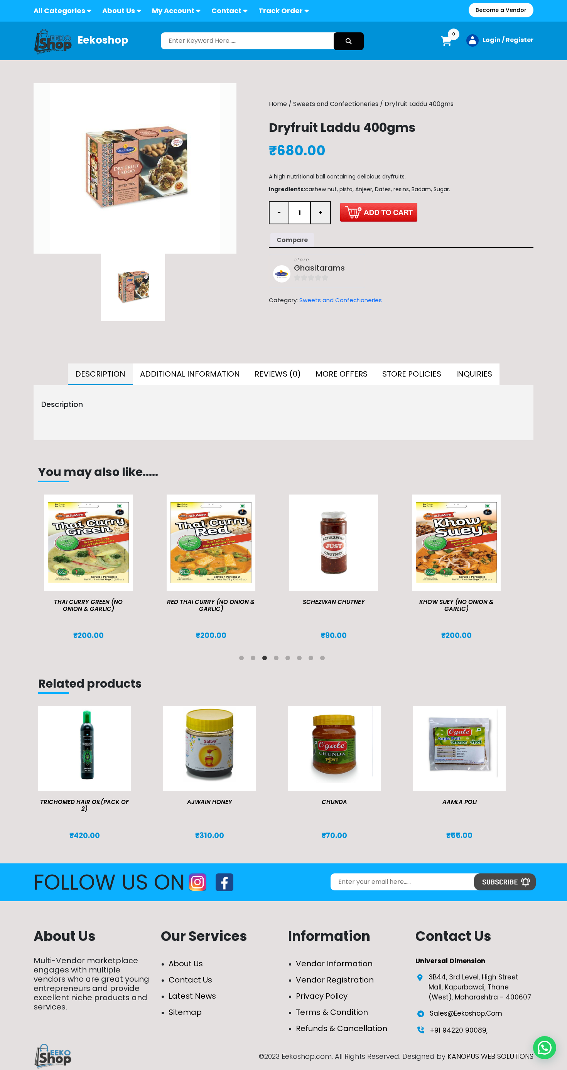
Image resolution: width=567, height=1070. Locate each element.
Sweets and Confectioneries (335, 103)
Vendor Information (334, 963)
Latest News (192, 996)
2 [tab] (254, 659)
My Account (173, 10)
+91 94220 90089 (458, 1030)
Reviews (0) (278, 373)
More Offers (342, 373)
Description (100, 373)
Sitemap (185, 1012)
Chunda (334, 802)
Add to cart (379, 211)
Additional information (190, 373)
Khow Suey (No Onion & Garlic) (456, 605)
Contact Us (190, 979)
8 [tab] (324, 659)
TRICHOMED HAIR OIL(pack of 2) (84, 805)
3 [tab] (266, 659)
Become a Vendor (501, 10)
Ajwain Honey (209, 802)
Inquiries (474, 373)
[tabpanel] (99, 567)
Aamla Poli (459, 802)
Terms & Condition (332, 1012)
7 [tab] (312, 659)
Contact (226, 10)
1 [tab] (243, 659)
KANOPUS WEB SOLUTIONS (490, 1056)
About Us (118, 10)
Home (278, 103)
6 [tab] (301, 659)
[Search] (349, 41)
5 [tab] (289, 659)
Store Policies (411, 373)
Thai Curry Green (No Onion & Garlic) (88, 605)
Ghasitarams (319, 268)
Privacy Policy (322, 996)
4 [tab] (278, 659)
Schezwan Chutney (334, 602)
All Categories (59, 10)
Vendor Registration (335, 979)
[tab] (100, 374)
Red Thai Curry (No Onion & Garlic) (211, 605)
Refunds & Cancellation (341, 1028)
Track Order (280, 10)
